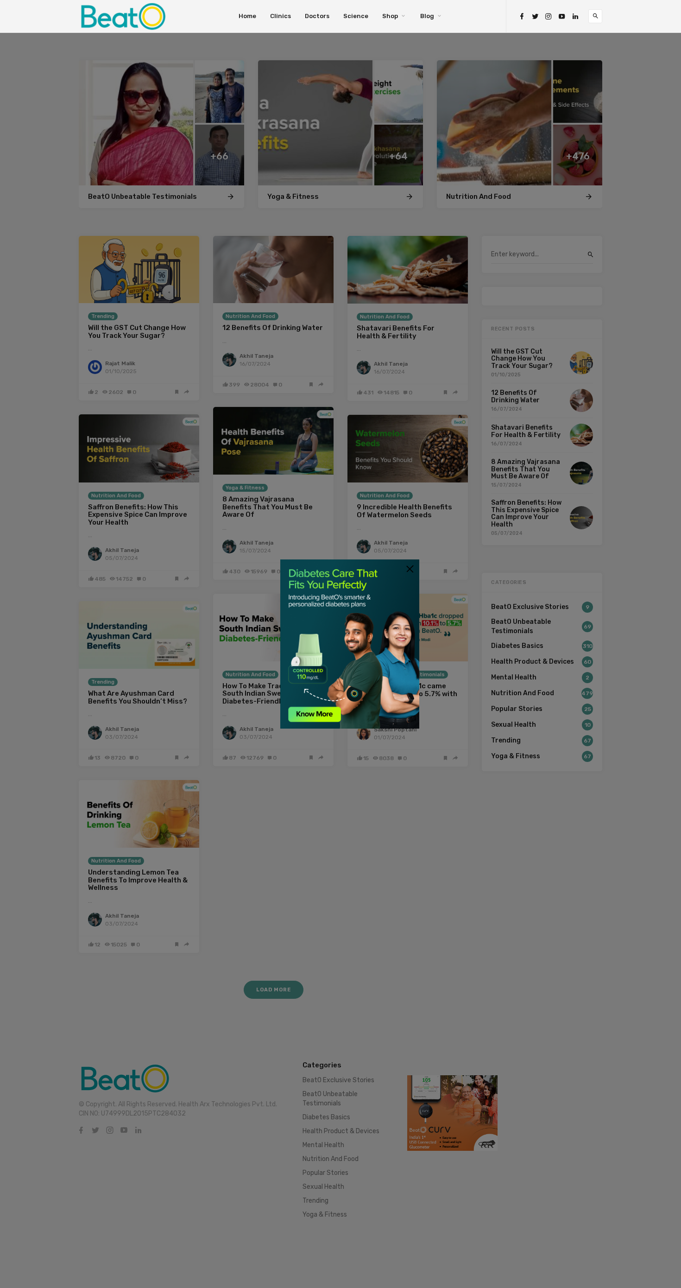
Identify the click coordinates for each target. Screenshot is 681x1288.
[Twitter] (535, 16)
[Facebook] (521, 16)
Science (355, 16)
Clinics (280, 16)
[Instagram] (548, 16)
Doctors (317, 16)
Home (247, 16)
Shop (390, 16)
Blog (427, 16)
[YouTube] (562, 16)
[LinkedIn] (575, 16)
